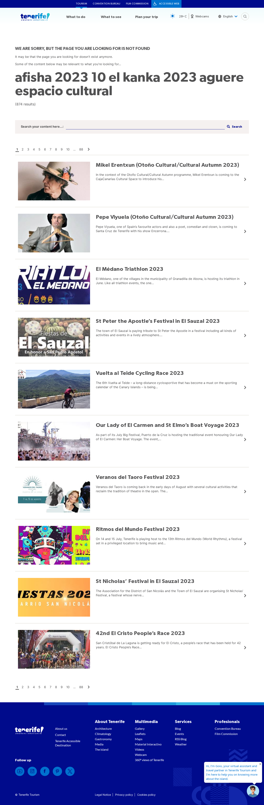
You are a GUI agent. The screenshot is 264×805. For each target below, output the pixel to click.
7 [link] (50, 149)
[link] (89, 149)
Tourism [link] (81, 4)
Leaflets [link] (140, 734)
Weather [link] (181, 744)
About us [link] (61, 728)
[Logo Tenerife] (35, 17)
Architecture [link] (103, 728)
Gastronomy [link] (103, 739)
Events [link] (179, 734)
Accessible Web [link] (169, 4)
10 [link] (68, 149)
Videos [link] (139, 749)
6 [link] (45, 149)
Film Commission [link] (137, 4)
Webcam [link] (141, 754)
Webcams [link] (202, 16)
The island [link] (101, 749)
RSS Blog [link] (181, 739)
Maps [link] (138, 739)
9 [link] (62, 149)
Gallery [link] (140, 728)
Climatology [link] (103, 734)
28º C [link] (183, 16)
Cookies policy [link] (146, 794)
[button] (234, 126)
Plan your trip (146, 17)
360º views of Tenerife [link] (149, 760)
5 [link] (39, 149)
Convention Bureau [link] (106, 4)
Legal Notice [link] (103, 794)
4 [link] (34, 149)
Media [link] (99, 744)
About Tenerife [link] (110, 722)
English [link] (228, 16)
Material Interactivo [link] (148, 744)
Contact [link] (60, 735)
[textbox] (145, 126)
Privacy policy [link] (124, 794)
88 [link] (81, 149)
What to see (111, 17)
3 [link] (28, 149)
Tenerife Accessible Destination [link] (67, 743)
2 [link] (23, 149)
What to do (75, 17)
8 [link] (56, 149)
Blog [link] (178, 728)
